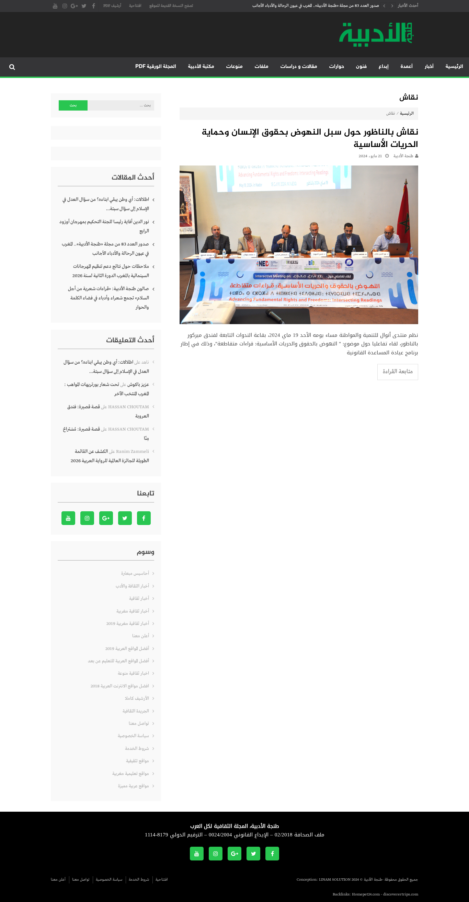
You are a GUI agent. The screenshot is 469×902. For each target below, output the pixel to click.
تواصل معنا (139, 724)
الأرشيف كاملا (137, 698)
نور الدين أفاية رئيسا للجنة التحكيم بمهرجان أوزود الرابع (104, 226)
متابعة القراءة (398, 371)
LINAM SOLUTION (335, 879)
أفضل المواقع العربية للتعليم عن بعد (118, 661)
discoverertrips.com (400, 894)
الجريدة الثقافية (136, 711)
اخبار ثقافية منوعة (133, 673)
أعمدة (407, 67)
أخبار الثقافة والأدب (132, 586)
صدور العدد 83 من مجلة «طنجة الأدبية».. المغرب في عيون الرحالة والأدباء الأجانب (315, 6)
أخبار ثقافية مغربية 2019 (127, 624)
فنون (361, 67)
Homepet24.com (366, 894)
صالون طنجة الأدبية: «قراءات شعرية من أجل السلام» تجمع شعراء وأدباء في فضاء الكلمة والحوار (108, 298)
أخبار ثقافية (139, 599)
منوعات (234, 67)
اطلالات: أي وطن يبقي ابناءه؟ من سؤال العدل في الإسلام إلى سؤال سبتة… (105, 204)
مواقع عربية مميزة (133, 786)
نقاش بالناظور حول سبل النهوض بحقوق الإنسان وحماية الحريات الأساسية (310, 139)
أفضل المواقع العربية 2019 (127, 649)
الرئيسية (454, 67)
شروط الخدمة (137, 749)
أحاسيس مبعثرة (135, 573)
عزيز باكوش (138, 384)
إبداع (384, 67)
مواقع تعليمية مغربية (130, 774)
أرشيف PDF (112, 5)
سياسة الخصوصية (133, 736)
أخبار (429, 67)
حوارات (336, 67)
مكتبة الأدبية (201, 67)
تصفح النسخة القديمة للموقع (171, 5)
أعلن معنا (140, 636)
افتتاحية (135, 5)
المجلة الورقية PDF (155, 67)
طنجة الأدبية (403, 156)
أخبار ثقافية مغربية (132, 611)
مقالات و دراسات (299, 67)
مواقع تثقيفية (137, 761)
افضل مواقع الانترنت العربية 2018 (120, 686)
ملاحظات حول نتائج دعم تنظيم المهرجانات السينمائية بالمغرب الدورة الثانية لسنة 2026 (110, 271)
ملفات (261, 67)
